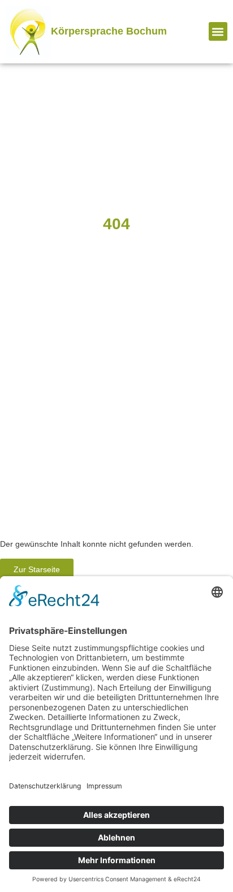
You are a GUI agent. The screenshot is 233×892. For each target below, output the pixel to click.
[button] (218, 31)
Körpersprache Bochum (109, 31)
